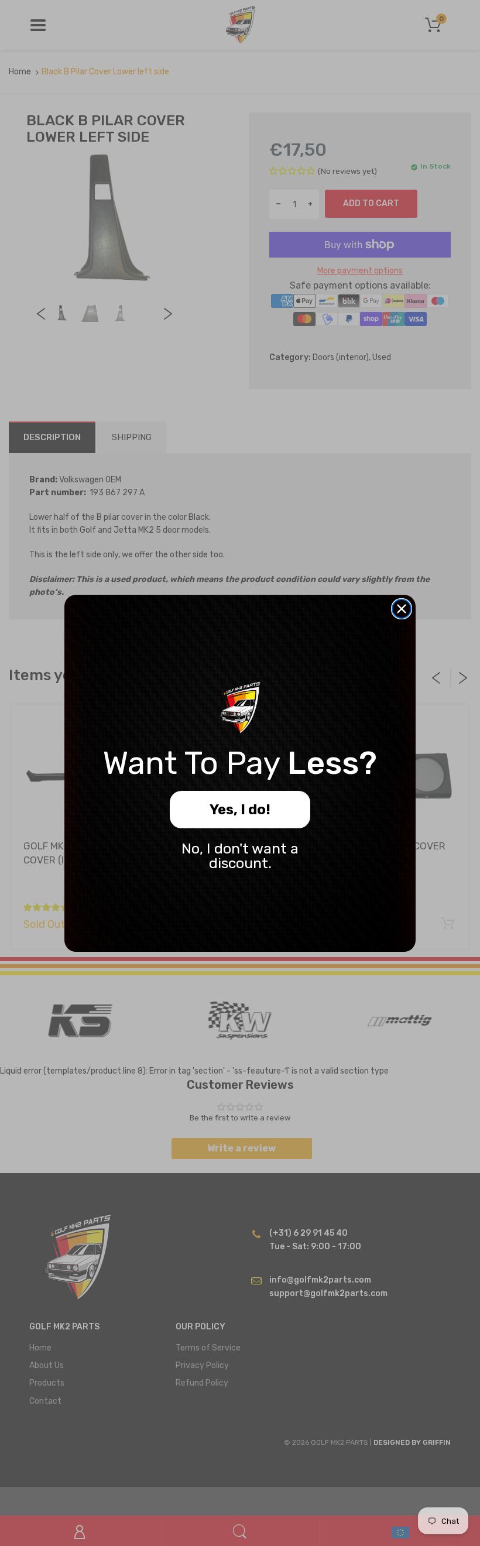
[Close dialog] (401, 608)
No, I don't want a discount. (240, 856)
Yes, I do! (240, 809)
